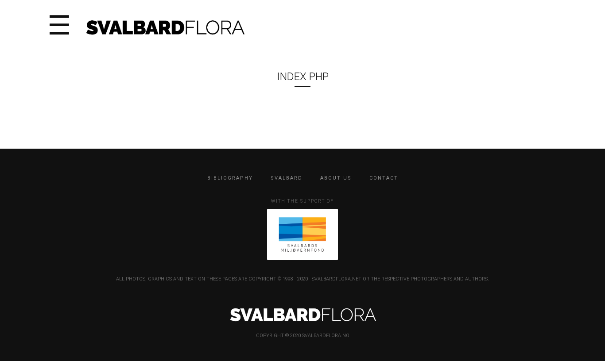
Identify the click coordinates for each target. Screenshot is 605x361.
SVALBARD (286, 178)
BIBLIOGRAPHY (230, 178)
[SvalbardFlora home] (164, 26)
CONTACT (383, 178)
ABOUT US (336, 178)
